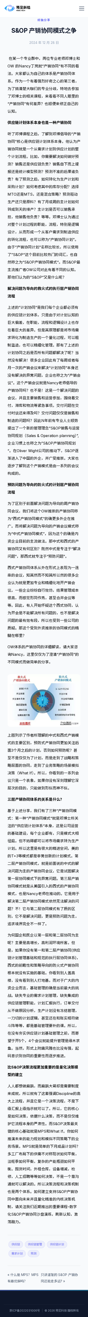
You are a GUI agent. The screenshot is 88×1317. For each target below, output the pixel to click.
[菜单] (81, 8)
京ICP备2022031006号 (24, 1310)
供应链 (15, 1244)
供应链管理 (35, 1244)
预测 (33, 1253)
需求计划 (17, 1253)
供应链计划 (57, 1244)
